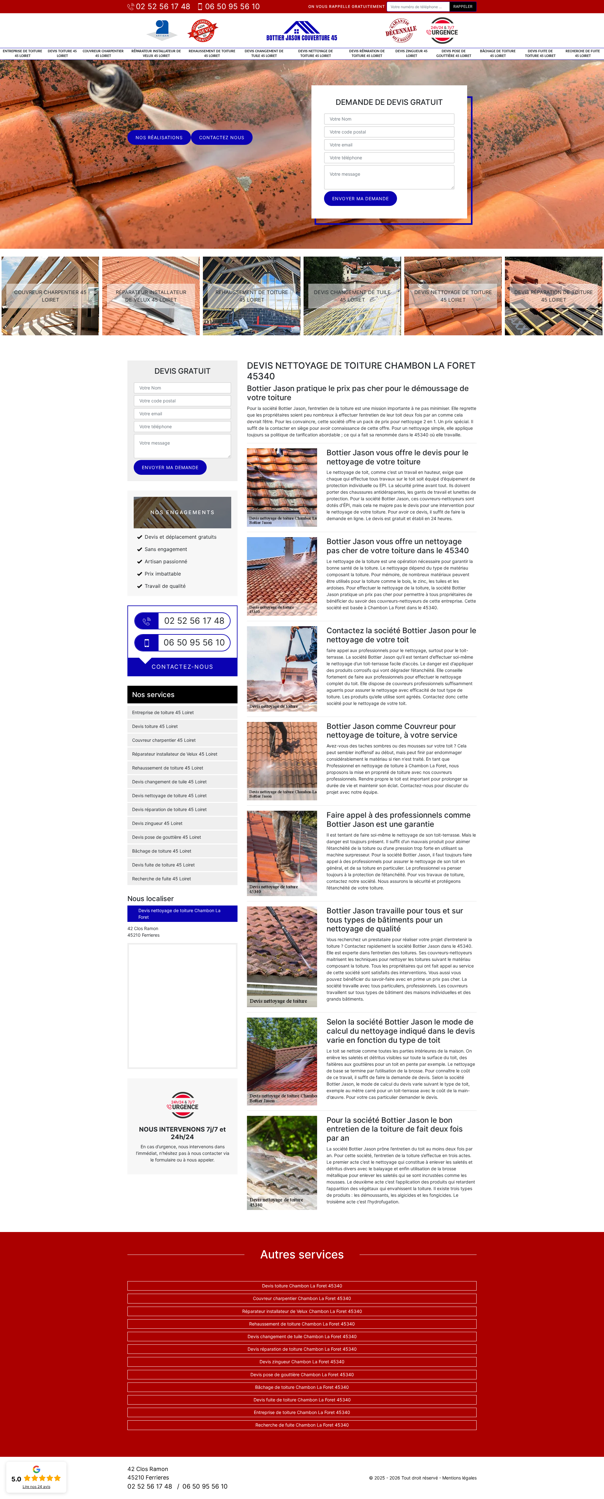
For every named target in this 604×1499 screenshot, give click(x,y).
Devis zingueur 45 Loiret (411, 53)
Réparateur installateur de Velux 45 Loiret (156, 53)
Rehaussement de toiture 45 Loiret (212, 53)
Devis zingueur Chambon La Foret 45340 (302, 1361)
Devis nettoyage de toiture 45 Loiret (315, 53)
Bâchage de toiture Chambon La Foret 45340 (302, 1387)
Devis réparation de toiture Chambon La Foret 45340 (302, 1349)
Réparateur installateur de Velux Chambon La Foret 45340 (302, 1311)
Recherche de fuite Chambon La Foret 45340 (302, 1425)
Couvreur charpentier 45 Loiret (103, 53)
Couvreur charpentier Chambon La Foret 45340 (302, 1298)
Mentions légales (459, 1477)
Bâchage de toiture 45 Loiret (498, 53)
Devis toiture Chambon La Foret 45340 (302, 1285)
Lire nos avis (36, 1487)
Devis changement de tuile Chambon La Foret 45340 (302, 1336)
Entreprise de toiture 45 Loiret (22, 53)
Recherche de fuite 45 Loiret (583, 53)
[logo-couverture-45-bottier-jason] (302, 30)
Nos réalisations (159, 137)
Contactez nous (221, 137)
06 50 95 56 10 (232, 6)
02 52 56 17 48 (163, 6)
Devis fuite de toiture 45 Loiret (540, 53)
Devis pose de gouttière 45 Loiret (453, 53)
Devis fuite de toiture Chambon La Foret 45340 (302, 1399)
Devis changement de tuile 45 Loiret (264, 53)
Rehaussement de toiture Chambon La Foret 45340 (302, 1323)
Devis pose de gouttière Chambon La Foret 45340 (302, 1374)
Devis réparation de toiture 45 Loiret (367, 53)
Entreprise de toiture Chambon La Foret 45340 (302, 1412)
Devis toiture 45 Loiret (62, 53)
